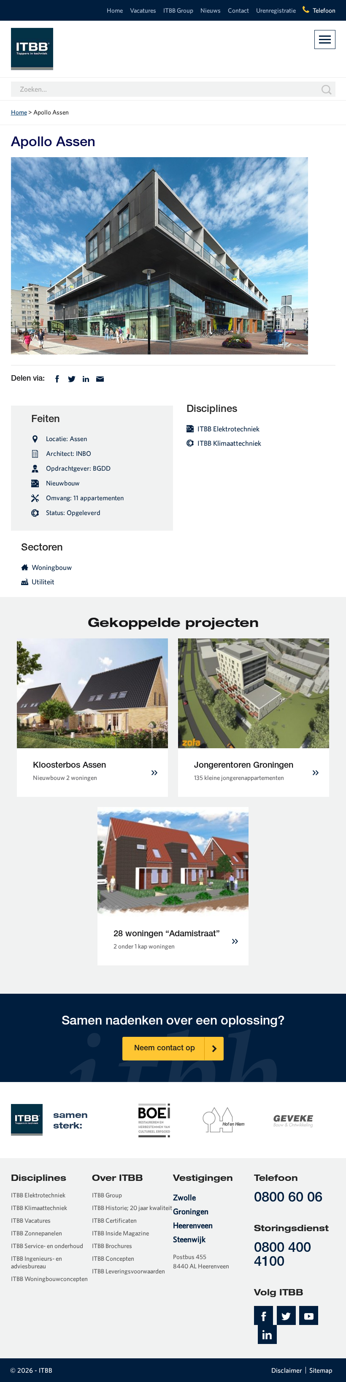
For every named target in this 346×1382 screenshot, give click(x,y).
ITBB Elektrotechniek (228, 429)
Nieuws (210, 10)
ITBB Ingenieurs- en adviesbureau (36, 1262)
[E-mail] (100, 378)
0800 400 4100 (282, 1256)
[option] (154, 1119)
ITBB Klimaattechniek (229, 443)
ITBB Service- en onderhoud (47, 1245)
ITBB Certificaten (114, 1220)
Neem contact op (164, 1048)
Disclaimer (286, 1370)
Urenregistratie (276, 10)
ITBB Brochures (112, 1245)
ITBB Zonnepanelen (36, 1233)
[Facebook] (57, 378)
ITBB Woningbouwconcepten (49, 1278)
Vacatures (143, 10)
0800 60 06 (288, 1198)
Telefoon (324, 10)
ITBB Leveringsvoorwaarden (128, 1271)
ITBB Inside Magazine (120, 1233)
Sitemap (320, 1370)
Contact (238, 10)
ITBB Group (178, 10)
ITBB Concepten (113, 1258)
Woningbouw (52, 567)
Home (115, 10)
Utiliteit (43, 582)
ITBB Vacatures (31, 1220)
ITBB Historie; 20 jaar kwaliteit (132, 1207)
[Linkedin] (86, 378)
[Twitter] (72, 378)
